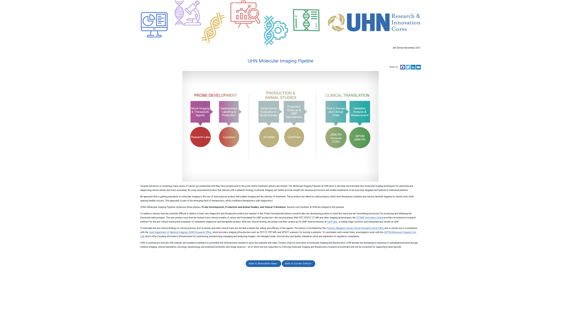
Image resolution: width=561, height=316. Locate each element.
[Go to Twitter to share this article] (408, 67)
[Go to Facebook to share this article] (402, 67)
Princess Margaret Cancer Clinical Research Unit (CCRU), (355, 228)
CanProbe (332, 221)
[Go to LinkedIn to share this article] (413, 67)
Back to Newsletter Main (263, 263)
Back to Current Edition (298, 263)
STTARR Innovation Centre (370, 217)
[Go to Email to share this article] (418, 67)
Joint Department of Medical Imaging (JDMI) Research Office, (180, 232)
